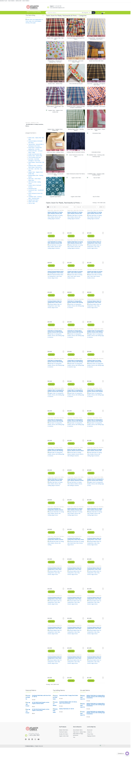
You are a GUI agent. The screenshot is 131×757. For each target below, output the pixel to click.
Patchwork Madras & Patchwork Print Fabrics (94, 240)
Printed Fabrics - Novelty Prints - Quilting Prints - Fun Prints (75, 448)
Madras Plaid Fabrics (63, 730)
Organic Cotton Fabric (64, 736)
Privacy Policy (90, 734)
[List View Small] (54, 207)
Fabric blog (28, 122)
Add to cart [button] (63, 233)
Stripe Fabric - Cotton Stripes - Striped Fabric (74, 359)
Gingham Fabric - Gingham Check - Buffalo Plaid (56, 478)
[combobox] (63, 12)
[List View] (52, 207)
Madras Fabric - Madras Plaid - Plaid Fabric (56, 210)
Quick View (51, 236)
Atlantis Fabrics (30, 746)
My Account (89, 730)
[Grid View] (48, 207)
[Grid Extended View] (50, 207)
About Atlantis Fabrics (78, 730)
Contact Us (89, 732)
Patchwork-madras (63, 732)
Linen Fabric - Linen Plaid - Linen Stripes (74, 269)
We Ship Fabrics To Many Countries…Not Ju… (35, 125)
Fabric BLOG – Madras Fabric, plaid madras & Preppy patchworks (79, 733)
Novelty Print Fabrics (63, 734)
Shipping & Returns (91, 736)
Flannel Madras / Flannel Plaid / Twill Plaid (55, 269)
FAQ (74, 737)
